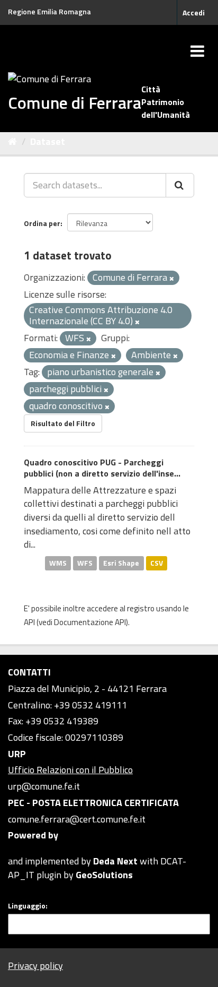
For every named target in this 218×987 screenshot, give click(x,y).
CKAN (26, 848)
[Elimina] (171, 278)
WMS (58, 563)
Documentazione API (90, 622)
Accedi (194, 12)
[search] (180, 185)
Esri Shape (121, 563)
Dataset (47, 141)
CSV (156, 563)
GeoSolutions (104, 875)
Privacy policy (35, 965)
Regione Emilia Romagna (49, 11)
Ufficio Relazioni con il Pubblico (70, 770)
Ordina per (42, 223)
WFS (85, 563)
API (29, 622)
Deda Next (115, 861)
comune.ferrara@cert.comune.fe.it (77, 819)
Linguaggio (27, 906)
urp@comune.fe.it (44, 786)
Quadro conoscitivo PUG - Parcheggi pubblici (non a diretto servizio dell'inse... (102, 468)
